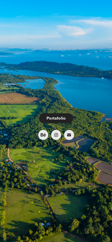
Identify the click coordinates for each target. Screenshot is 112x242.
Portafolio (56, 118)
